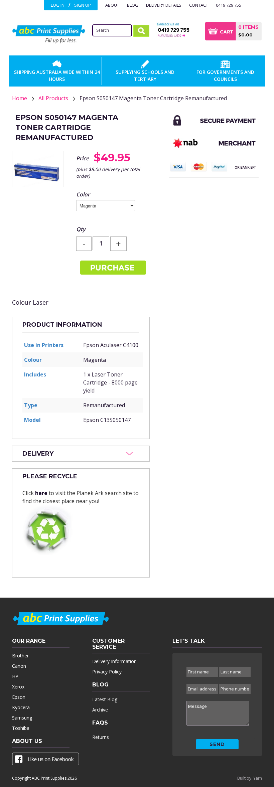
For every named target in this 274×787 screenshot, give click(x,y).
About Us (27, 741)
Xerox (18, 686)
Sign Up (82, 5)
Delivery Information (114, 661)
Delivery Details (163, 5)
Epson (18, 697)
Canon (19, 666)
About (112, 5)
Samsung (22, 718)
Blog (132, 5)
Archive (100, 709)
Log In (57, 5)
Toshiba (20, 728)
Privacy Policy (107, 671)
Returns (100, 737)
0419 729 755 (228, 5)
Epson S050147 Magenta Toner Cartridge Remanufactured (153, 98)
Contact (198, 5)
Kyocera (21, 707)
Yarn (257, 778)
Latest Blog (104, 699)
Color (83, 194)
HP (15, 676)
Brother (20, 655)
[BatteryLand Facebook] (45, 760)
